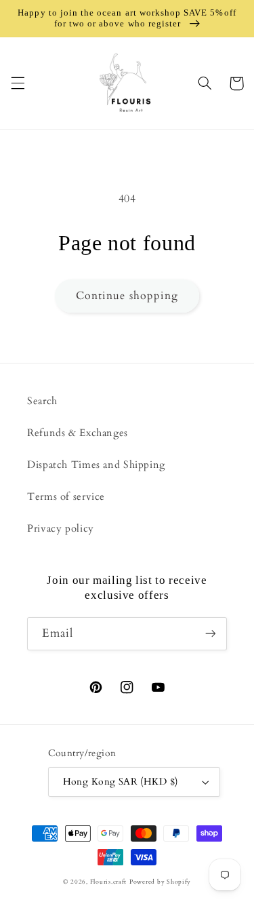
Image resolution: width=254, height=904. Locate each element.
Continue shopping (127, 295)
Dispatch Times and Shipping (96, 464)
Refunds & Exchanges (77, 432)
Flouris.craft (108, 882)
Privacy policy (60, 528)
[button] (17, 83)
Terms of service (66, 496)
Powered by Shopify (160, 882)
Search (42, 401)
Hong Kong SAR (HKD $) (120, 781)
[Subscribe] (210, 633)
